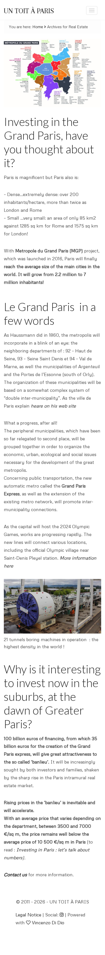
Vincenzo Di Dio (48, 922)
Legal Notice (28, 914)
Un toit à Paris (29, 11)
